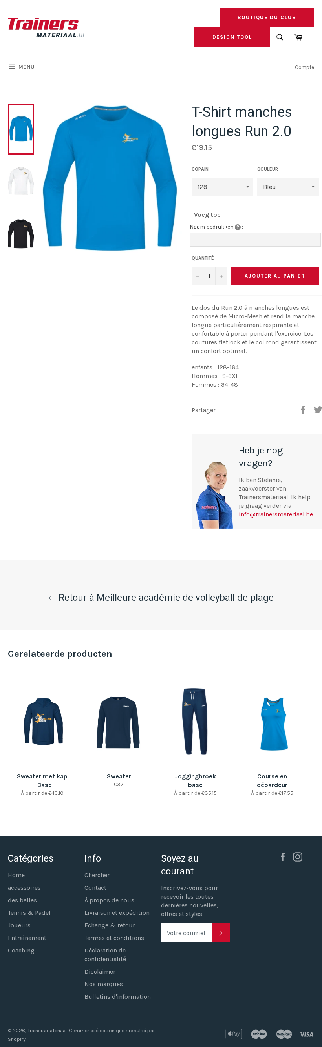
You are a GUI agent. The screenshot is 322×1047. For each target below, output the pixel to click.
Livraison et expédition (117, 912)
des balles (22, 900)
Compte (304, 67)
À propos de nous (109, 900)
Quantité (203, 258)
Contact (95, 887)
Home (16, 875)
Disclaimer (99, 971)
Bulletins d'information (117, 996)
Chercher (97, 875)
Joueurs (19, 925)
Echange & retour (109, 925)
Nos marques (103, 984)
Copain (200, 169)
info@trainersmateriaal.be (276, 514)
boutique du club (267, 17)
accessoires (24, 887)
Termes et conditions (114, 938)
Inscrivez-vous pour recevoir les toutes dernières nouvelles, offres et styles (189, 901)
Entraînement (27, 938)
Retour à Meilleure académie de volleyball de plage (165, 597)
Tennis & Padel (29, 912)
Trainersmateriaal (47, 1030)
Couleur (267, 169)
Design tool (232, 37)
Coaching (21, 950)
